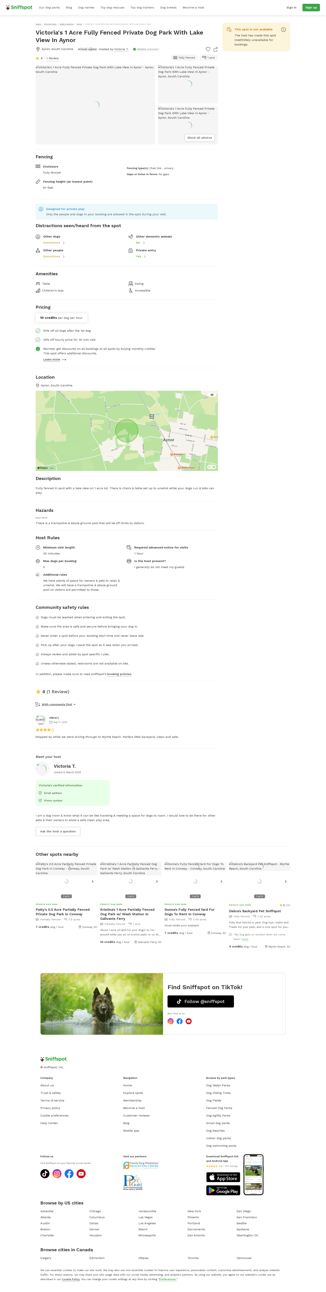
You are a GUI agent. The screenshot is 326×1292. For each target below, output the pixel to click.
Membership (132, 1100)
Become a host (193, 7)
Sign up (311, 7)
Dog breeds (168, 7)
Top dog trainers (142, 7)
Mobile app (131, 1130)
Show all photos (200, 137)
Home (127, 1085)
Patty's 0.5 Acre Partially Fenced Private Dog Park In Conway (63, 911)
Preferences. (168, 1279)
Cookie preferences (54, 1115)
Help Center (49, 1123)
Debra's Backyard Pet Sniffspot (255, 911)
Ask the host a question (58, 831)
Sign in (291, 7)
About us (47, 1085)
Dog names (86, 7)
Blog (69, 7)
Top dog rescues (112, 7)
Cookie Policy (71, 1279)
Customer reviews (136, 1115)
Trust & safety (50, 1093)
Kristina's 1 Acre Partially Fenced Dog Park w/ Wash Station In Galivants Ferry (127, 914)
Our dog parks (49, 7)
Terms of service (52, 1100)
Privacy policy (50, 1108)
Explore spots (133, 1093)
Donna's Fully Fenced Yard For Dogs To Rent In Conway (190, 911)
